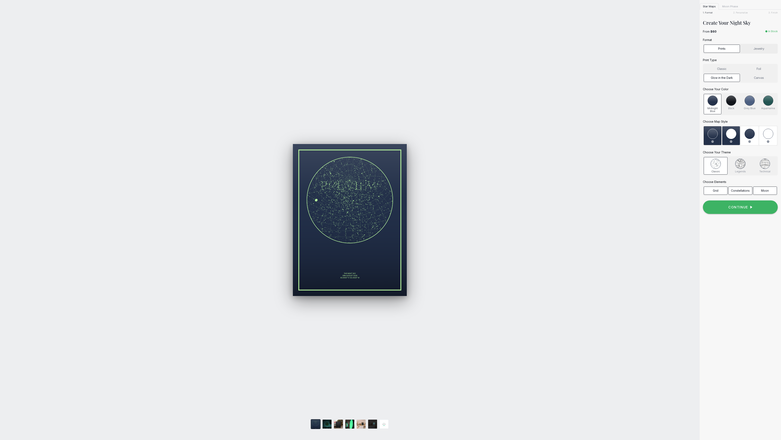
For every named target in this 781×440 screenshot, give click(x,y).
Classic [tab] (721, 68)
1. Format (707, 12)
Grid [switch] (715, 190)
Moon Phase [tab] (730, 6)
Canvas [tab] (759, 77)
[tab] (712, 104)
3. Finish (773, 12)
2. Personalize (740, 12)
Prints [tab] (721, 48)
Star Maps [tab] (709, 6)
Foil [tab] (759, 68)
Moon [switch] (765, 190)
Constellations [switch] (740, 190)
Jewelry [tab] (759, 48)
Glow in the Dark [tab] (722, 77)
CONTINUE (738, 207)
